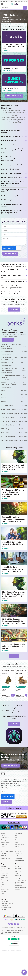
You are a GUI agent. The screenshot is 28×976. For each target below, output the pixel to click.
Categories (4, 844)
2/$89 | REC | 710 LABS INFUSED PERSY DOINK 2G (13, 47)
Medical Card (18, 858)
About (2, 882)
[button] (2, 4)
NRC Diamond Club (20, 851)
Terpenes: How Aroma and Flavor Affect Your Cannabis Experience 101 (13, 467)
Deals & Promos (5, 842)
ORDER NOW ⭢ (7, 51)
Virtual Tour (4, 896)
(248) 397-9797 (5, 901)
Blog (16, 837)
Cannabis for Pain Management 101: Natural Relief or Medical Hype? (12, 569)
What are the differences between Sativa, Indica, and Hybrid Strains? (12, 183)
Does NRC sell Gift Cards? (10, 169)
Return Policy (4, 875)
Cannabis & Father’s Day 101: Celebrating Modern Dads (12, 544)
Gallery (17, 846)
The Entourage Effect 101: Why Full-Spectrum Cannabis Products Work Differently (13, 493)
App (16, 835)
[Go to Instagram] (15, 924)
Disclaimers (4, 866)
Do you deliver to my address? (11, 177)
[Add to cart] (13, 695)
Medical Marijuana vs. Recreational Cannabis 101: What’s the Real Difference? (13, 621)
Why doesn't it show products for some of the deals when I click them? (12, 151)
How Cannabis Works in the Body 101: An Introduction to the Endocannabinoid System (13, 595)
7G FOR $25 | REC (11, 68)
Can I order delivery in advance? (12, 281)
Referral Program (19, 860)
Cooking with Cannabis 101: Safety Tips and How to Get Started (13, 646)
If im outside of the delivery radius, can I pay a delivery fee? (12, 287)
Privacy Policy (4, 873)
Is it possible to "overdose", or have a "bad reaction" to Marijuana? (11, 212)
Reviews (3, 891)
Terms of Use (4, 877)
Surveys (3, 870)
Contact (3, 884)
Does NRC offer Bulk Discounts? (12, 136)
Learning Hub (18, 853)
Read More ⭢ (6, 471)
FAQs (16, 842)
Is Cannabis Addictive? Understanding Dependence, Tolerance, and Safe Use (13, 519)
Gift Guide (3, 856)
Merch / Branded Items (7, 851)
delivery (17, 882)
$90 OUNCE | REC (11, 88)
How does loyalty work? (9, 140)
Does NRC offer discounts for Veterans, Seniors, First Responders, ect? (11, 159)
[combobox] (5, 694)
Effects (3, 846)
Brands (3, 849)
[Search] (25, 8)
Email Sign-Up (5, 889)
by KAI (17, 671)
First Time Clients (19, 844)
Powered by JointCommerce (5, 950)
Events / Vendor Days (20, 849)
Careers (17, 840)
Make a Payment (5, 858)
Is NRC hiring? (6, 200)
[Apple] (9, 924)
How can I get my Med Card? (11, 173)
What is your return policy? (10, 196)
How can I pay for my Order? (11, 165)
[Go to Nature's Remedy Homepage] (15, 4)
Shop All (3, 835)
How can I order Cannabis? (10, 145)
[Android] (12, 924)
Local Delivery (4, 837)
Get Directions (4, 909)
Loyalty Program (19, 856)
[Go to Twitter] (18, 924)
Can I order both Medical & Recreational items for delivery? (12, 293)
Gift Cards (3, 853)
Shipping (3, 840)
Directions (3, 886)
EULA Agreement (5, 868)
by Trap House (5, 671)
